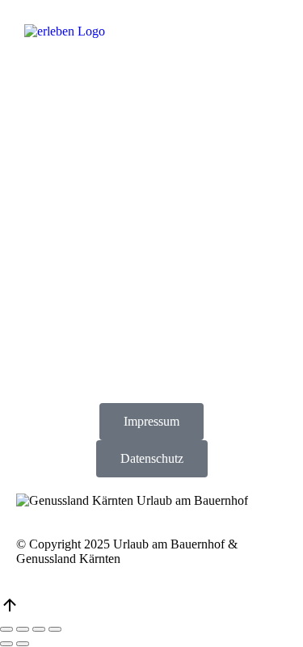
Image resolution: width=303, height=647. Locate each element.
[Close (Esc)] (6, 629)
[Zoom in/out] (54, 629)
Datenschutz (151, 458)
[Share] (22, 629)
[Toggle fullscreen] (38, 629)
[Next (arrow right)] (22, 643)
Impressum (151, 421)
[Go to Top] (9, 610)
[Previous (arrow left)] (6, 643)
